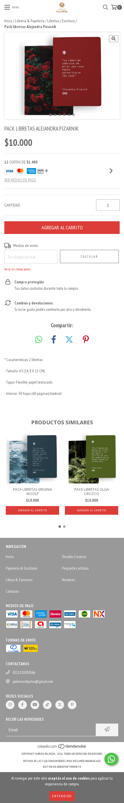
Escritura (68, 20)
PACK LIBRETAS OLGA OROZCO (91, 491)
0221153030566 (24, 672)
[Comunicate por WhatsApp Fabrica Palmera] (111, 759)
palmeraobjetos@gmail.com (33, 681)
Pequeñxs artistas (75, 568)
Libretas (53, 20)
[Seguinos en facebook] (22, 704)
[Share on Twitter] (69, 339)
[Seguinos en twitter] (59, 704)
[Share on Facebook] (53, 339)
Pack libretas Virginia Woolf (32, 491)
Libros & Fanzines (19, 579)
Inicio (8, 20)
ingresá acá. (93, 761)
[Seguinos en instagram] (10, 704)
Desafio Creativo (74, 556)
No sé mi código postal (17, 269)
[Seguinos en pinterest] (72, 704)
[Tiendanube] (62, 748)
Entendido (62, 796)
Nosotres (68, 579)
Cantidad (12, 205)
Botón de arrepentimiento (62, 767)
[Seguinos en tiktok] (47, 704)
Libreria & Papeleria (29, 20)
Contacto (12, 591)
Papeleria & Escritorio (21, 568)
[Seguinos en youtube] (35, 704)
